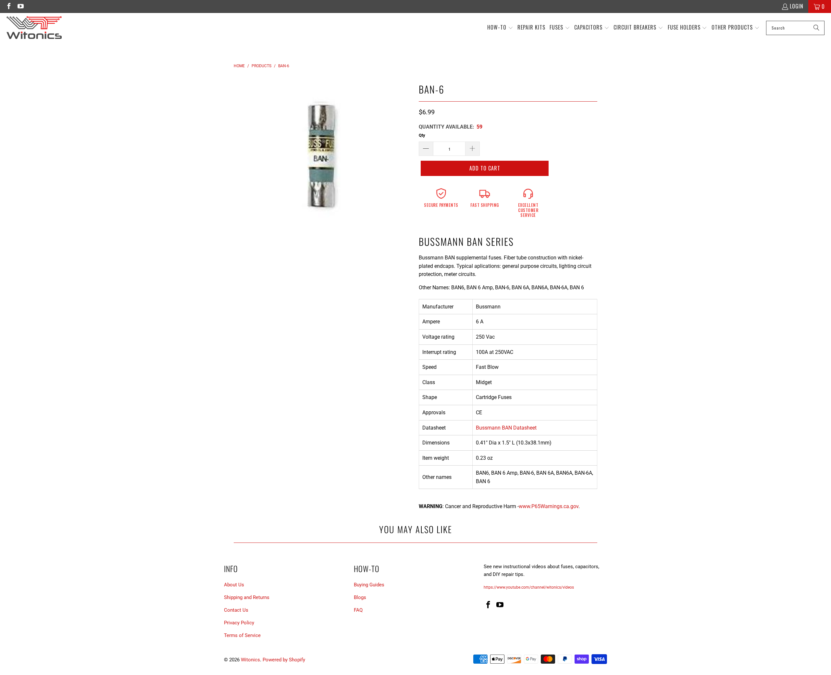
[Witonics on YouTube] (20, 6)
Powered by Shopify (284, 660)
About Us (234, 585)
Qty (422, 135)
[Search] (816, 28)
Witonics (250, 660)
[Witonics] (34, 27)
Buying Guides (369, 585)
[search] (795, 28)
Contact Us (236, 610)
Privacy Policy (239, 623)
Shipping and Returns (246, 597)
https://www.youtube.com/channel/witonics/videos (529, 587)
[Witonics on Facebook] (8, 6)
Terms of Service (242, 635)
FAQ (358, 610)
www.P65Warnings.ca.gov (548, 506)
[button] (500, 27)
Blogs (360, 597)
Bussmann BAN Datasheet (506, 428)
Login (796, 6)
